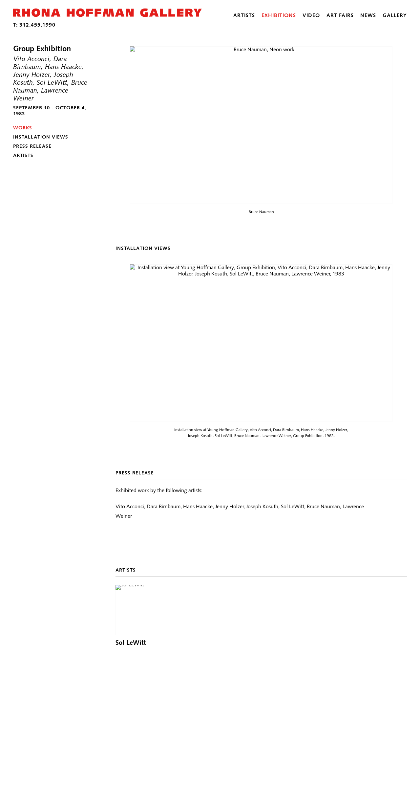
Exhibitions (279, 15)
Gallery (395, 15)
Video (311, 15)
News (368, 15)
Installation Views (40, 137)
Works (22, 128)
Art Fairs (340, 15)
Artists (244, 15)
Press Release (32, 146)
